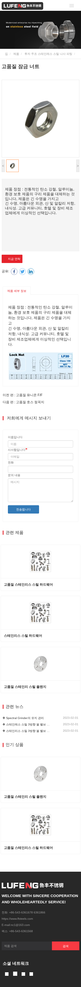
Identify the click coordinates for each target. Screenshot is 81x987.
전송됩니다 (23, 509)
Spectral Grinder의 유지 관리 (25, 718)
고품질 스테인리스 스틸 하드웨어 (28, 584)
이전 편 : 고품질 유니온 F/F (23, 395)
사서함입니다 (16, 449)
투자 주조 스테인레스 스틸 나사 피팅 (48, 53)
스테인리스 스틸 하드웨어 (23, 635)
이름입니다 (15, 437)
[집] (22, 6)
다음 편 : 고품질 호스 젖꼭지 (23, 402)
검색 (66, 946)
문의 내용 (14, 475)
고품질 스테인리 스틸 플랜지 (25, 686)
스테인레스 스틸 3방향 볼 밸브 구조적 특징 (28, 724)
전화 (11, 462)
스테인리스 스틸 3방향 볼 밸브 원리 (28, 731)
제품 (16, 53)
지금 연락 (13, 259)
